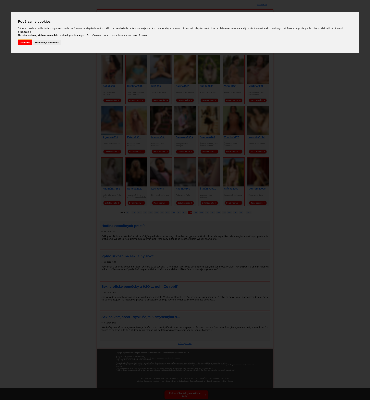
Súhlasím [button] (25, 42)
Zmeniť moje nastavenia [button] (47, 42)
